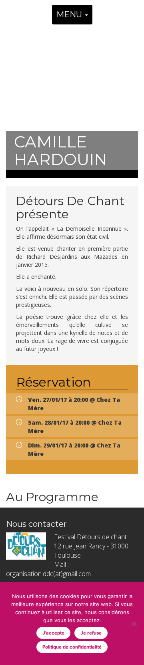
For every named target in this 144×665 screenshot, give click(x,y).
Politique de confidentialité (72, 647)
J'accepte (53, 633)
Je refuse (91, 633)
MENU (70, 14)
